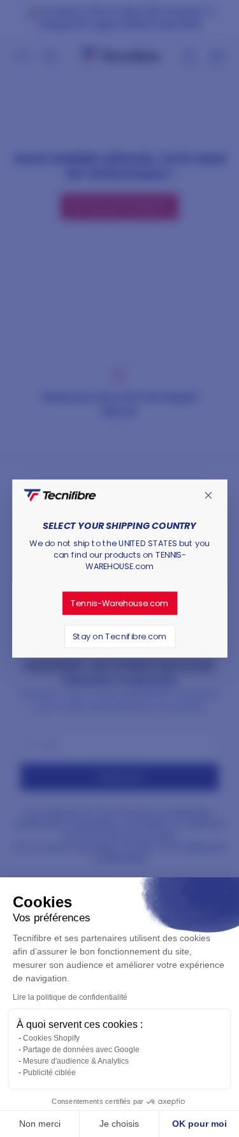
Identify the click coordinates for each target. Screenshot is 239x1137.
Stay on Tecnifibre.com (120, 636)
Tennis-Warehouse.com (119, 603)
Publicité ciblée (49, 1072)
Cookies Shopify (51, 1038)
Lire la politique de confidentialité (70, 997)
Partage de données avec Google (81, 1049)
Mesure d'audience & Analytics (76, 1061)
